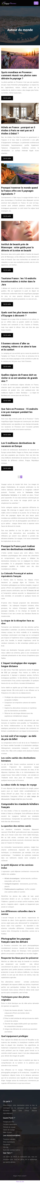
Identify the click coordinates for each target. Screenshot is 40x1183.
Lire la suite (7, 98)
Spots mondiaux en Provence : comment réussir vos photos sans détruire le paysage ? (19, 75)
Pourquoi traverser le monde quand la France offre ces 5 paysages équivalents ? (19, 191)
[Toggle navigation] (36, 3)
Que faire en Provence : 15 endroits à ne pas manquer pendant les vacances (19, 412)
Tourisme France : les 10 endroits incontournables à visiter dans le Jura (18, 281)
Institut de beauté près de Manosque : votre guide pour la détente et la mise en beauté (17, 247)
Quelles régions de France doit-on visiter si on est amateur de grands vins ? (19, 378)
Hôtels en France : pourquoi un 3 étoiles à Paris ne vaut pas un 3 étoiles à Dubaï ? (18, 130)
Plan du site (20, 1182)
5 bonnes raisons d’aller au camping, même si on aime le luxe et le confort (18, 346)
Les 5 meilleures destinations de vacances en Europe (18, 444)
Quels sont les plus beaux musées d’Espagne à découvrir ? (19, 314)
